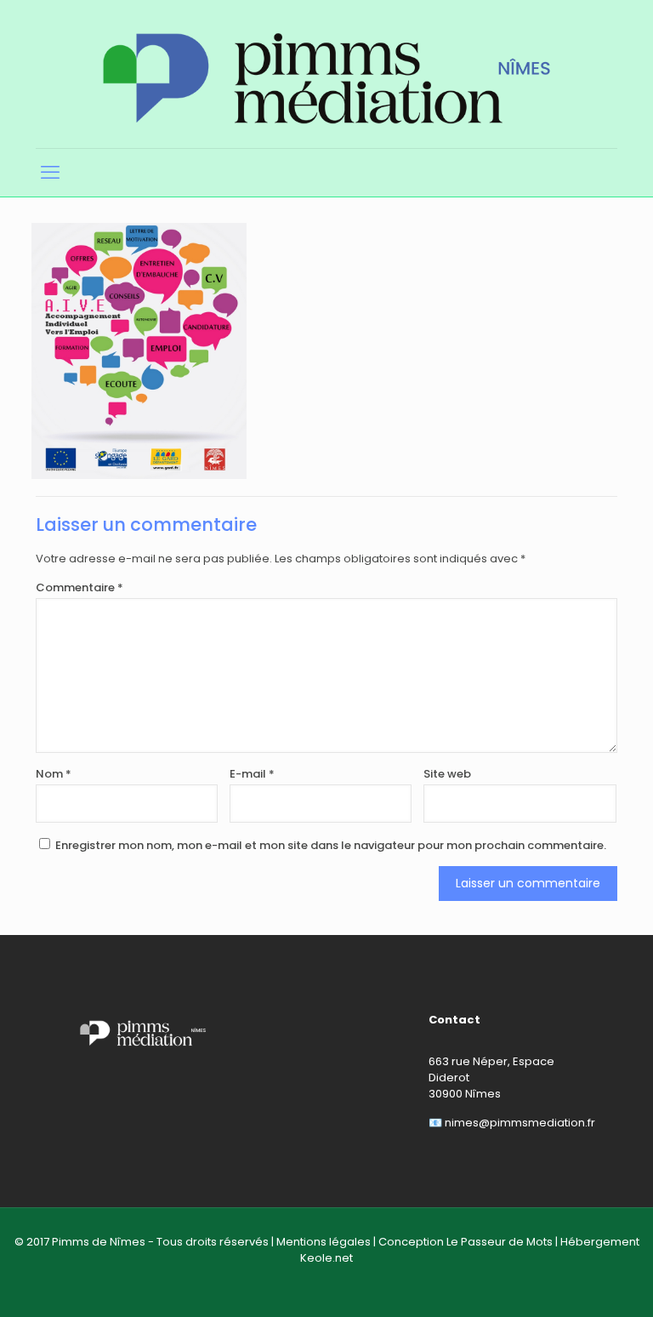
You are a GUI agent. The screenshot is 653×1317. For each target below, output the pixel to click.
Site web (447, 774)
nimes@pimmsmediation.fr (520, 1123)
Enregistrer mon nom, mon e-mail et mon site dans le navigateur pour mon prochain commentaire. (330, 845)
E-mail (252, 774)
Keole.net (326, 1258)
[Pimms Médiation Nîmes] (326, 74)
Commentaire (79, 587)
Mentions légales (323, 1242)
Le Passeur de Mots (499, 1242)
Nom (53, 774)
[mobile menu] (50, 172)
